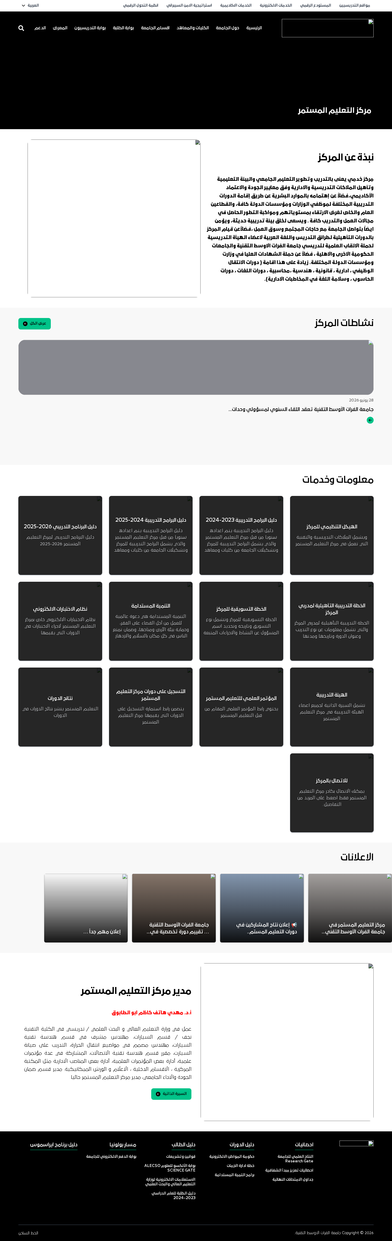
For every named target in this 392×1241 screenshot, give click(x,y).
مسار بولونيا (123, 1145)
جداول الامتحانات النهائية (292, 1179)
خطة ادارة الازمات (240, 1166)
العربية (33, 5)
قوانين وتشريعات (180, 1156)
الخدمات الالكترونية (276, 5)
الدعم (40, 28)
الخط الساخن (28, 1233)
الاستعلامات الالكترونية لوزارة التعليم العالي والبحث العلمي (170, 1182)
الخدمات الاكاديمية (236, 5)
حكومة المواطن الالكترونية (231, 1156)
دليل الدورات (242, 1145)
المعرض (60, 28)
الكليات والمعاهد (192, 28)
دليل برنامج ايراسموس (53, 1145)
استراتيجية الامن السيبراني (189, 5)
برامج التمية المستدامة (234, 1175)
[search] (21, 28)
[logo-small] (328, 28)
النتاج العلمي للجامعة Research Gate (295, 1159)
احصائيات (304, 1145)
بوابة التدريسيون (90, 28)
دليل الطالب (183, 1145)
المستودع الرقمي (315, 5)
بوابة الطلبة (123, 28)
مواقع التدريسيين (354, 5)
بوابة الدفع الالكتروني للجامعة (111, 1156)
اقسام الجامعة (155, 28)
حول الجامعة (227, 28)
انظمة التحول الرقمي (140, 5)
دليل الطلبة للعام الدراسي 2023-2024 (173, 1196)
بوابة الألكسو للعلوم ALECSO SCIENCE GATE (169, 1168)
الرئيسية (254, 28)
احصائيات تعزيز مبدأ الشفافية (289, 1170)
